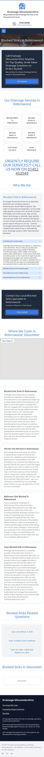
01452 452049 (27, 171)
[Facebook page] (3, 754)
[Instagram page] (7, 754)
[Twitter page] (12, 754)
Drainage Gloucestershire (22, 11)
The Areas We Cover (10, 705)
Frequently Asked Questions (13, 709)
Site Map (5, 713)
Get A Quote (22, 81)
